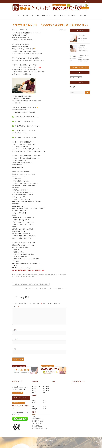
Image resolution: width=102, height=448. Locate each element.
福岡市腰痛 (47, 274)
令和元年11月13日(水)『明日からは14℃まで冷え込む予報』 (31, 284)
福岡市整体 (27, 274)
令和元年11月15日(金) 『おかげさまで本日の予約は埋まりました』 (45, 288)
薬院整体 (61, 274)
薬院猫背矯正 (19, 276)
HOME (19, 15)
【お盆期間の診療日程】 (83, 55)
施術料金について (36, 425)
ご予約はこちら (72, 15)
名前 (14, 330)
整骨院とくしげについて (42, 15)
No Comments (63, 29)
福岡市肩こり (41, 274)
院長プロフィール (28, 15)
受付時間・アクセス (37, 426)
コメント (15, 306)
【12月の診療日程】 (82, 45)
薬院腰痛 (31, 276)
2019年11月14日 (24, 29)
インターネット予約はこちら (39, 428)
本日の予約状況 (18, 274)
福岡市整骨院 (34, 274)
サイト (14, 349)
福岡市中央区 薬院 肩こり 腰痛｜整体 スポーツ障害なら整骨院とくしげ (52, 445)
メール (15, 339)
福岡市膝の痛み (55, 274)
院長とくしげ (15, 29)
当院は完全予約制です (37, 423)
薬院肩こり (26, 276)
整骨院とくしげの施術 (58, 15)
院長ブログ (83, 15)
